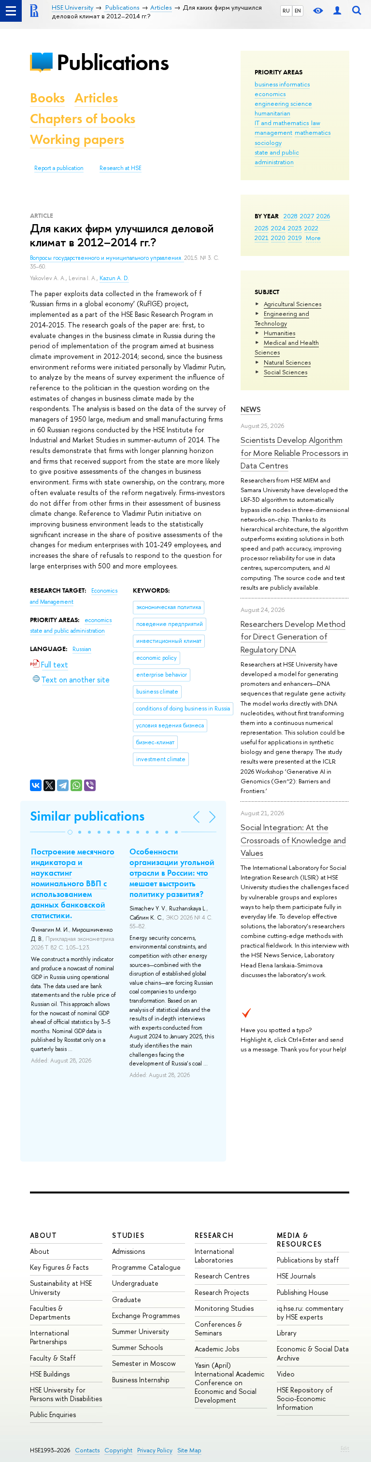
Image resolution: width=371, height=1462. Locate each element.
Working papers (77, 139)
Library (287, 1332)
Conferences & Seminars (218, 1328)
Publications (113, 62)
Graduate (126, 1299)
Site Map (189, 1450)
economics (270, 93)
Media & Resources (299, 1240)
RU (286, 10)
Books (47, 97)
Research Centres (222, 1275)
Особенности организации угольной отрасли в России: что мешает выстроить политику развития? (171, 872)
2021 (262, 237)
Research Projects (222, 1292)
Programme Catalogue (146, 1267)
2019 (295, 237)
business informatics (282, 84)
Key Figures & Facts (59, 1267)
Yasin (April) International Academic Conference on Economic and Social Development (229, 1383)
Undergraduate (135, 1283)
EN (298, 10)
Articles (96, 97)
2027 (307, 216)
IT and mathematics (282, 122)
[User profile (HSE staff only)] (337, 11)
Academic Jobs (217, 1348)
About (43, 1235)
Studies (128, 1235)
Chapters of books (82, 118)
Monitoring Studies (224, 1308)
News (251, 409)
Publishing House (302, 1292)
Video (286, 1373)
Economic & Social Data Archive (313, 1353)
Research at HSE (121, 168)
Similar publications (87, 816)
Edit (345, 1448)
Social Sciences (285, 372)
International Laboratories (214, 1255)
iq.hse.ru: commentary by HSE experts (310, 1312)
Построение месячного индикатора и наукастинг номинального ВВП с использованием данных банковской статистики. (72, 883)
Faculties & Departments (50, 1312)
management (273, 132)
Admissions (128, 1251)
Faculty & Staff (53, 1358)
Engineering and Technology (282, 318)
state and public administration (277, 157)
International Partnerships (49, 1337)
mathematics (312, 132)
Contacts (87, 1450)
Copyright (118, 1450)
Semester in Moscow (144, 1363)
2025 (262, 228)
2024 (278, 228)
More (313, 237)
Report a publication (59, 168)
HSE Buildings (50, 1373)
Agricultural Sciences (292, 303)
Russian (81, 649)
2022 (311, 228)
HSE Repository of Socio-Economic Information (305, 1398)
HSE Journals (296, 1275)
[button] (70, 832)
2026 (323, 216)
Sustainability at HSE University (61, 1287)
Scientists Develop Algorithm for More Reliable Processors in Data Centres (294, 452)
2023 (295, 228)
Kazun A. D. (114, 278)
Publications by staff (308, 1259)
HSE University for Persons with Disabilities (66, 1394)
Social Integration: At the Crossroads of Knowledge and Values (293, 840)
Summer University (140, 1331)
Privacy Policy (154, 1450)
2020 (278, 237)
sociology (268, 142)
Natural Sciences (287, 362)
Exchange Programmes (146, 1315)
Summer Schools (137, 1347)
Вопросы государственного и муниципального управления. (107, 258)
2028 (291, 216)
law (315, 122)
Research (214, 1235)
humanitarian (272, 113)
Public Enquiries (53, 1414)
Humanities (279, 332)
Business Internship (141, 1379)
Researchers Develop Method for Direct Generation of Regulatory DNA (293, 636)
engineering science (283, 103)
